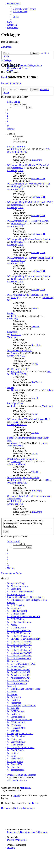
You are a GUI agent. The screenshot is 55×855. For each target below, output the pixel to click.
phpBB (16, 795)
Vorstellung (12, 318)
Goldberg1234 (18, 168)
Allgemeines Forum (16, 464)
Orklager (11, 847)
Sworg (14, 353)
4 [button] (7, 118)
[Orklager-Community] (6, 60)
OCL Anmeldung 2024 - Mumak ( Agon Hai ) (28, 419)
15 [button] (8, 126)
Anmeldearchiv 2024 (17, 355)
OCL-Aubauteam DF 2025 (19, 350)
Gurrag (14, 297)
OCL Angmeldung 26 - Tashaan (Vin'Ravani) (28, 220)
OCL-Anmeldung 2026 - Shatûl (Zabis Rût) (27, 295)
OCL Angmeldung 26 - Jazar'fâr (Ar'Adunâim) (28, 239)
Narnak (10, 387)
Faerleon (11, 313)
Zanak (14, 443)
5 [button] (7, 121)
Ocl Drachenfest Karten (18, 369)
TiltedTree (16, 461)
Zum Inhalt (6, 47)
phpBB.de (33, 803)
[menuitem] (24, 9)
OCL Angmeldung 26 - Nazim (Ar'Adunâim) (28, 165)
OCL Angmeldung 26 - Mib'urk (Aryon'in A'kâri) (30, 202)
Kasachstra (12, 332)
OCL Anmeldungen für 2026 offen (23, 477)
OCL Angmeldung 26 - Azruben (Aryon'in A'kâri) (30, 258)
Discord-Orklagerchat (17, 840)
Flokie (14, 406)
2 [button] (7, 113)
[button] (13, 102)
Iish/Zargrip (16, 149)
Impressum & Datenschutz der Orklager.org (27, 832)
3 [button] (7, 115)
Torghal (14, 422)
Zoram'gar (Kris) (15, 403)
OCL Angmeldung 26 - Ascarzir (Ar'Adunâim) (28, 276)
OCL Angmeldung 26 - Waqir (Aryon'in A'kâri (28, 183)
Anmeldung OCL (15, 170)
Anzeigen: (9, 520)
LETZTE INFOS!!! (16, 146)
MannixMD (26, 787)
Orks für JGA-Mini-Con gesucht (22, 459)
